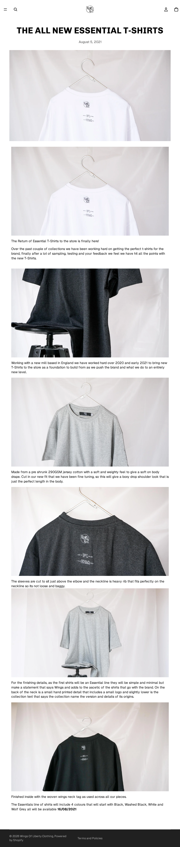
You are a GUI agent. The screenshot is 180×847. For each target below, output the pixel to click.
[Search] (15, 9)
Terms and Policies (90, 838)
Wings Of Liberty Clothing (36, 836)
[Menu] (5, 9)
